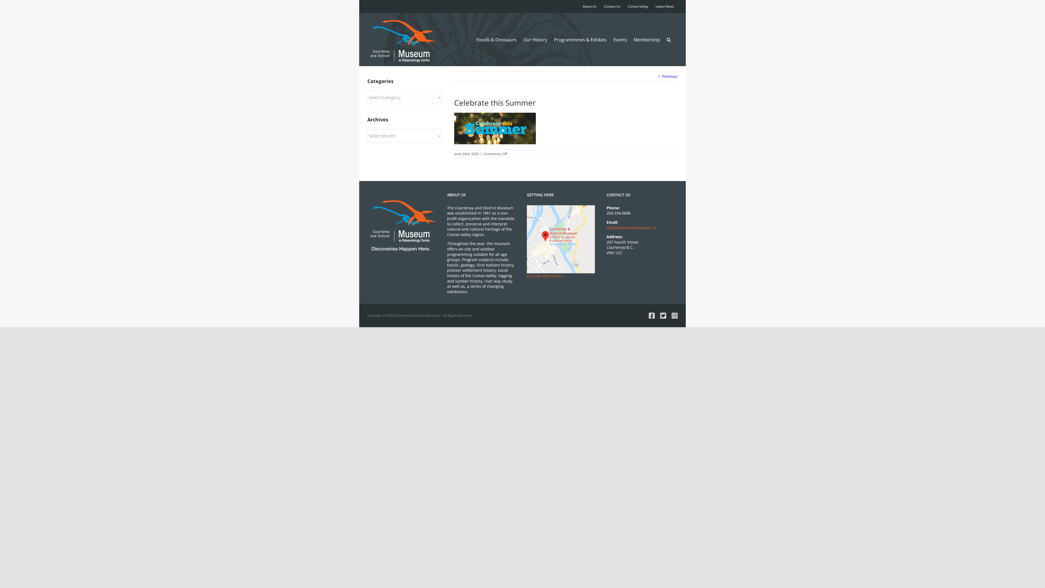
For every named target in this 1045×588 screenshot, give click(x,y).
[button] (669, 39)
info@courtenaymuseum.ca (632, 227)
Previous (670, 76)
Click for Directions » (545, 275)
